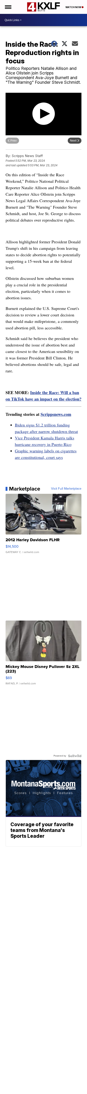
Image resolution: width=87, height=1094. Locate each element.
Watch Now (73, 7)
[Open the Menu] (7, 7)
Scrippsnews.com (56, 414)
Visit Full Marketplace (66, 488)
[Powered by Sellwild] (74, 755)
